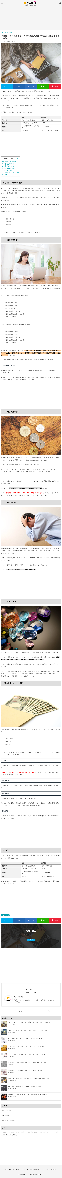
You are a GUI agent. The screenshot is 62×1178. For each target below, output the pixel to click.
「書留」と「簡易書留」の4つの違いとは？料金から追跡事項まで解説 (28, 1078)
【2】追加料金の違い (9, 166)
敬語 (4, 1134)
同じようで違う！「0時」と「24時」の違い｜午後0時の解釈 (26, 1038)
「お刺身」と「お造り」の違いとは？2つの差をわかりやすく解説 (27, 1094)
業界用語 (9, 1134)
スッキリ (29, 1174)
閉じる (16, 158)
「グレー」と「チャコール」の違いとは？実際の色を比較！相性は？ (28, 1062)
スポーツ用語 (20, 1132)
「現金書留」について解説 (10, 172)
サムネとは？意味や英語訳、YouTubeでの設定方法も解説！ (25, 1086)
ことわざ (5, 1132)
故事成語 (55, 1132)
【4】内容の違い (7, 170)
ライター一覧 (24, 1169)
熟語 (15, 1134)
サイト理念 (8, 1169)
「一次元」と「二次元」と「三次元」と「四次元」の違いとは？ (27, 1046)
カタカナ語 (11, 1132)
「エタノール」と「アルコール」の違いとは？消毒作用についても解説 (29, 1022)
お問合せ (53, 1169)
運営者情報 (16, 1169)
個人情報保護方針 (35, 1169)
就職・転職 (6, 1110)
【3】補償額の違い (8, 168)
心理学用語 (42, 1132)
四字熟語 (35, 1132)
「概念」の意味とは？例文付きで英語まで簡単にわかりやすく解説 (27, 1030)
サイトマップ (45, 1169)
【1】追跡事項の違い (9, 164)
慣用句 (48, 1132)
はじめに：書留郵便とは (10, 162)
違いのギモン (6, 915)
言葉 (5, 1115)
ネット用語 (28, 1132)
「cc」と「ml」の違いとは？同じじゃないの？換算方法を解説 (26, 1054)
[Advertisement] (31, 19)
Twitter (32, 940)
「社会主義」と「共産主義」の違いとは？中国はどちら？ (25, 1070)
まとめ (4, 174)
